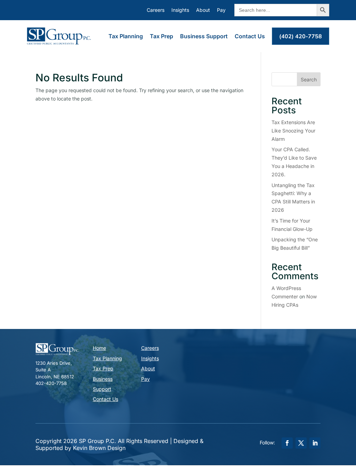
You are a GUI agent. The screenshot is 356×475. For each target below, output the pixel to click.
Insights (180, 10)
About (203, 10)
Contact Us (250, 36)
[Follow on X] (301, 443)
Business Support (204, 36)
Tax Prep (161, 36)
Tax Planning (125, 36)
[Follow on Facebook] (287, 443)
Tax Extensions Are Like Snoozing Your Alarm (293, 130)
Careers (155, 10)
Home (99, 348)
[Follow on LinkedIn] (315, 443)
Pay (221, 10)
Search (309, 79)
